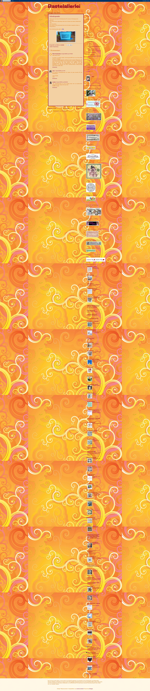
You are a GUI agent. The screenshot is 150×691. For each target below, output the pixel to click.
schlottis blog (90, 500)
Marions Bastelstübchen (92, 318)
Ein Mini (94, 501)
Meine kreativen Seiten (92, 384)
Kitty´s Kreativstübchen (92, 542)
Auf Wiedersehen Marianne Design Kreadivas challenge (96, 411)
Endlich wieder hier (96, 458)
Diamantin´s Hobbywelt (92, 296)
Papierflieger (90, 586)
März (89, 58)
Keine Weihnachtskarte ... (96, 323)
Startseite (66, 108)
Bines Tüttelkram (91, 422)
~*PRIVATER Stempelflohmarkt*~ (96, 631)
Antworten (54, 67)
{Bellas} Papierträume (92, 288)
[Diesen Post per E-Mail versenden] (67, 45)
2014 (88, 64)
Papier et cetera (91, 439)
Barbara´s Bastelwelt (92, 673)
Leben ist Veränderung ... (92, 311)
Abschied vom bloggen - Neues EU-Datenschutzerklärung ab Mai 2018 (93, 453)
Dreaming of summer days (95, 596)
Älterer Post (80, 108)
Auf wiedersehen (90, 583)
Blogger (91, 688)
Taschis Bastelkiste (91, 621)
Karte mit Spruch (92, 52)
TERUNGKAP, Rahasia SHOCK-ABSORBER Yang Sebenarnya (94, 579)
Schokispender (55, 16)
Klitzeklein (89, 646)
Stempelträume (90, 577)
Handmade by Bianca (92, 266)
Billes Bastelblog (91, 310)
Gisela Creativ (90, 350)
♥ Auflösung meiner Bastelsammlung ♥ (91, 553)
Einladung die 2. (95, 510)
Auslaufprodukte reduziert (92, 419)
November (90, 41)
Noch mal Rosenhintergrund (94, 50)
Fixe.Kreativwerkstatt (92, 447)
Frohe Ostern (95, 527)
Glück (93, 431)
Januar (90, 61)
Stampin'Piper (90, 342)
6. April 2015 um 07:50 (67, 53)
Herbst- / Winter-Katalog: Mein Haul (96, 558)
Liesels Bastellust (91, 656)
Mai (89, 42)
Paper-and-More (91, 517)
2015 (88, 37)
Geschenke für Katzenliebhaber (95, 268)
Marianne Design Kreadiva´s (94, 409)
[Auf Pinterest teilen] (71, 45)
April (89, 44)
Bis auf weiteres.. (95, 605)
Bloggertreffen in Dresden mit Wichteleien (96, 361)
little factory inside (91, 652)
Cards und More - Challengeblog (91, 475)
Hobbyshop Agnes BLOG (93, 594)
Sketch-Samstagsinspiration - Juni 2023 (96, 331)
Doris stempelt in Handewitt (93, 418)
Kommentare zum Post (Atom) (60, 110)
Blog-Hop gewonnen (92, 49)
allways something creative (93, 582)
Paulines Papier (90, 338)
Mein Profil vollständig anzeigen (93, 85)
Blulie (93, 76)
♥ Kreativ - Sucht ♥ (91, 465)
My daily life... (90, 629)
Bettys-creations (91, 401)
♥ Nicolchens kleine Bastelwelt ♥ (91, 551)
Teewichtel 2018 (96, 385)
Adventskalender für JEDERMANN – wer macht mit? (96, 494)
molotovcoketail (79, 688)
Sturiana (89, 569)
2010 (89, 71)
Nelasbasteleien (91, 392)
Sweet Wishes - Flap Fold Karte (95, 344)
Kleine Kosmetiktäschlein (96, 666)
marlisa (54, 82)
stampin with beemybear (92, 430)
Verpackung (55, 46)
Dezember (90, 39)
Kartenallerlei (90, 612)
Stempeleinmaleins (91, 329)
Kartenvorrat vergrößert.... (95, 571)
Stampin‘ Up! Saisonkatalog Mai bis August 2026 (93, 307)
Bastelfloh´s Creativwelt (92, 321)
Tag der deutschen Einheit (92, 653)
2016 (88, 36)
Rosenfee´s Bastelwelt (92, 526)
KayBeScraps (90, 483)
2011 (88, 69)
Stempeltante (90, 376)
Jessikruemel (90, 367)
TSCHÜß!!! (89, 448)
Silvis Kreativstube (56, 53)
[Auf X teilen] (69, 45)
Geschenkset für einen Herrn (94, 55)
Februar (90, 60)
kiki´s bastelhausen (91, 556)
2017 (88, 34)
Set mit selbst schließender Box (94, 47)
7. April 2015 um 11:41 (60, 70)
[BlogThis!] (68, 45)
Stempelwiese (90, 283)
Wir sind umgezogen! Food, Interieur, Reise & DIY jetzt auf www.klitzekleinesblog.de (93, 648)
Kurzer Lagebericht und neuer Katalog (96, 588)
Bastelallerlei (64, 6)
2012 (88, 67)
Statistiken (88, 16)
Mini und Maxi (90, 275)
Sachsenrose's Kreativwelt (93, 359)
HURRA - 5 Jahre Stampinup (96, 519)
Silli (88, 638)
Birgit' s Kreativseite (91, 457)
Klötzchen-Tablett (96, 297)
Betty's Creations (96, 402)
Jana (53, 70)
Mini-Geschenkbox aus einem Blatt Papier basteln (93, 285)
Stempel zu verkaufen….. (94, 640)
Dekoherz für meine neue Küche (96, 658)
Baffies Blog (90, 509)
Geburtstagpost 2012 (92, 674)
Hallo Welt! (89, 339)
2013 (88, 65)
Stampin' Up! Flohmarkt (92, 315)
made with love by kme (92, 492)
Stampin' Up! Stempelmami (93, 305)
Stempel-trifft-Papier (92, 314)
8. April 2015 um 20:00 (62, 82)
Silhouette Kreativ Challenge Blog (93, 604)
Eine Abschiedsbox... (95, 485)
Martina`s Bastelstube (92, 664)
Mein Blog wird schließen (95, 394)
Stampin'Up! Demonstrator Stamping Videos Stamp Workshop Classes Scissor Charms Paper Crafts (93, 536)
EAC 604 (94, 276)
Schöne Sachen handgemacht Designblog (93, 566)
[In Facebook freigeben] (70, 45)
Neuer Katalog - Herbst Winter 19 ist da (96, 369)
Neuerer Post (52, 108)
